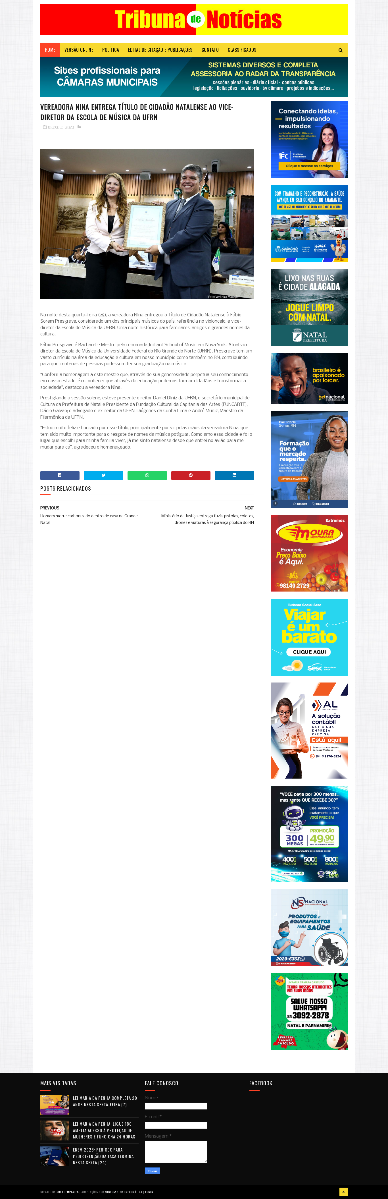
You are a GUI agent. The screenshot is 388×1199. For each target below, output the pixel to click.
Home (50, 49)
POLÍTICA (110, 49)
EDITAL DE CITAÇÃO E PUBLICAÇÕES (160, 49)
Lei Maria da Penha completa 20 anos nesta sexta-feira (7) (105, 1101)
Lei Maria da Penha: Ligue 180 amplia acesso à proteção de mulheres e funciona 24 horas (104, 1130)
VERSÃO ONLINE (78, 49)
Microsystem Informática (123, 1192)
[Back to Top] (343, 1192)
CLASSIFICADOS (242, 49)
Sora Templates (68, 1192)
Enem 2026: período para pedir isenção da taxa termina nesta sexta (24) (103, 1155)
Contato (210, 49)
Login (149, 1192)
